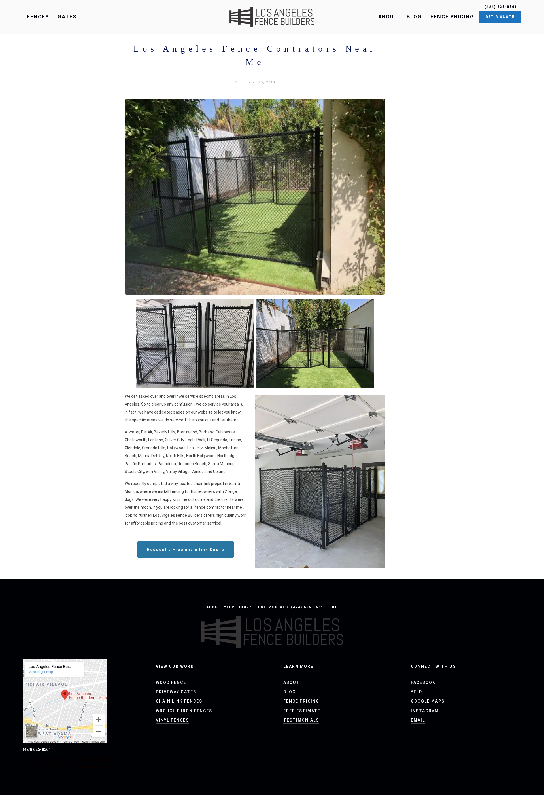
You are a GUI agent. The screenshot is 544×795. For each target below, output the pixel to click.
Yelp (229, 607)
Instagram (425, 711)
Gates (67, 17)
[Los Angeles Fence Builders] (272, 17)
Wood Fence (171, 682)
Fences (38, 17)
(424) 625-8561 (307, 607)
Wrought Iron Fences (184, 711)
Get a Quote (500, 17)
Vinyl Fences (172, 720)
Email (418, 720)
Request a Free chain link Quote (185, 549)
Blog (414, 17)
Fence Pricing (452, 17)
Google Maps (428, 701)
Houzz (244, 607)
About (388, 17)
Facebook (423, 682)
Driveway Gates (176, 692)
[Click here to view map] (65, 701)
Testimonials (271, 607)
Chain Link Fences (179, 701)
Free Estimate (301, 711)
